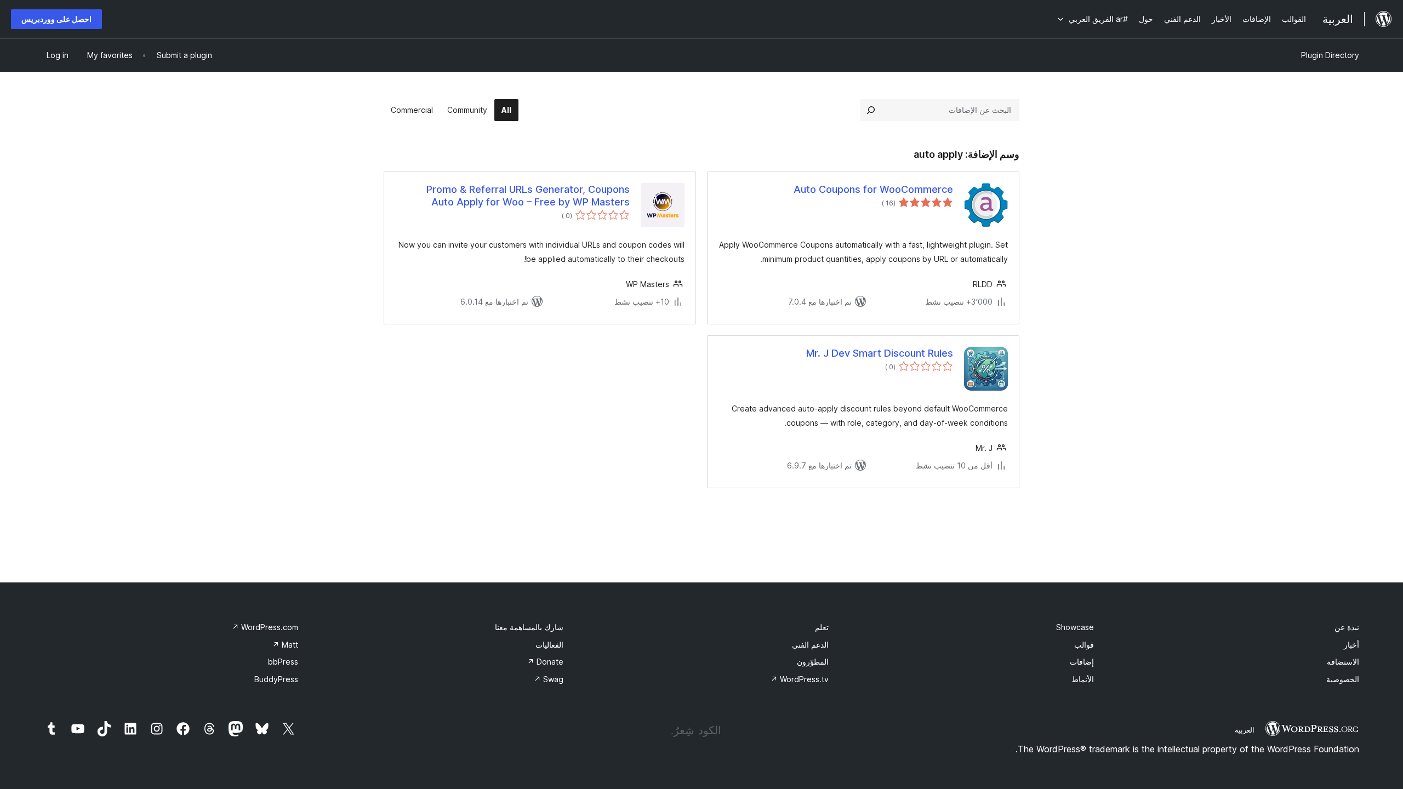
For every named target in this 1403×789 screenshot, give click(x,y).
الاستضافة (1343, 661)
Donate (545, 661)
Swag (548, 679)
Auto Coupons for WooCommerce (873, 189)
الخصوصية (1342, 679)
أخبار (1351, 644)
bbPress (283, 661)
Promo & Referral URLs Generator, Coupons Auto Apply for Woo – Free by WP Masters (528, 196)
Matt (285, 644)
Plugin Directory (1330, 55)
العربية (1244, 729)
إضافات (1082, 661)
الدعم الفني (810, 644)
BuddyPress (276, 679)
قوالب (1084, 644)
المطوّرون (813, 661)
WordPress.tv (800, 679)
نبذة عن (1346, 627)
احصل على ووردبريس (56, 19)
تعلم (822, 627)
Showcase (1075, 627)
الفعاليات (549, 644)
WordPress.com (265, 627)
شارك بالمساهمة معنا (529, 627)
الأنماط (1082, 679)
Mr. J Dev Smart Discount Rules (879, 353)
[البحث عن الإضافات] (871, 110)
